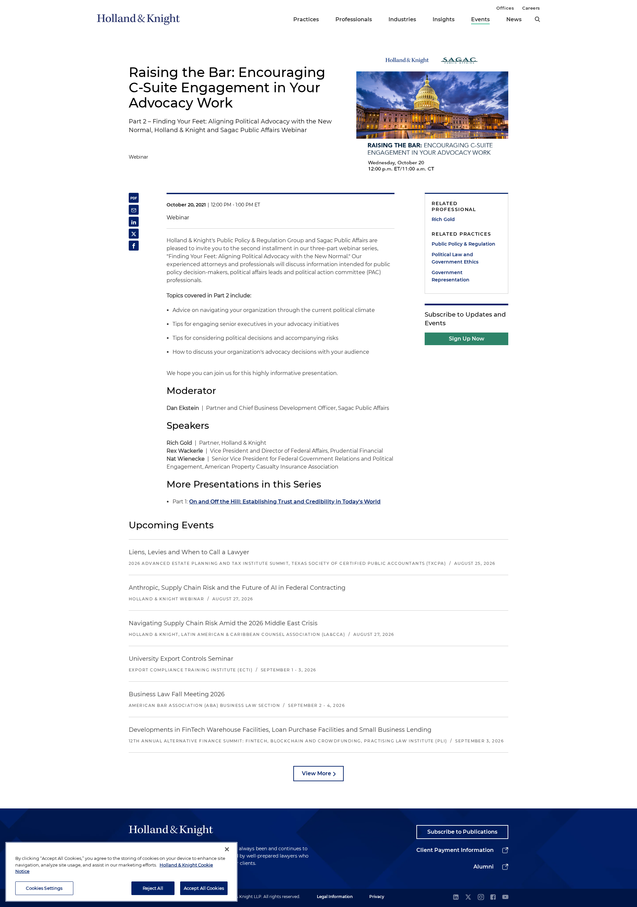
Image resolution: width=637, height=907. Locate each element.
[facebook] (493, 897)
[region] (121, 872)
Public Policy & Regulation (463, 244)
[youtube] (505, 897)
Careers (531, 8)
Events (480, 19)
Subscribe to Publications (462, 832)
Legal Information (335, 896)
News (514, 19)
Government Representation (450, 276)
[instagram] (481, 897)
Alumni (483, 867)
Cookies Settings (44, 887)
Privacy (376, 896)
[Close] (227, 849)
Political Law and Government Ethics (455, 258)
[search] (537, 19)
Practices (306, 19)
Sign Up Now (466, 339)
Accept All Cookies (204, 887)
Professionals (353, 19)
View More (316, 773)
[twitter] (468, 897)
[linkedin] (456, 897)
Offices (505, 8)
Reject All (153, 887)
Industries (402, 19)
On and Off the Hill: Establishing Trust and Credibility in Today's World (285, 501)
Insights (444, 19)
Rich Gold (443, 219)
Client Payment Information (455, 850)
